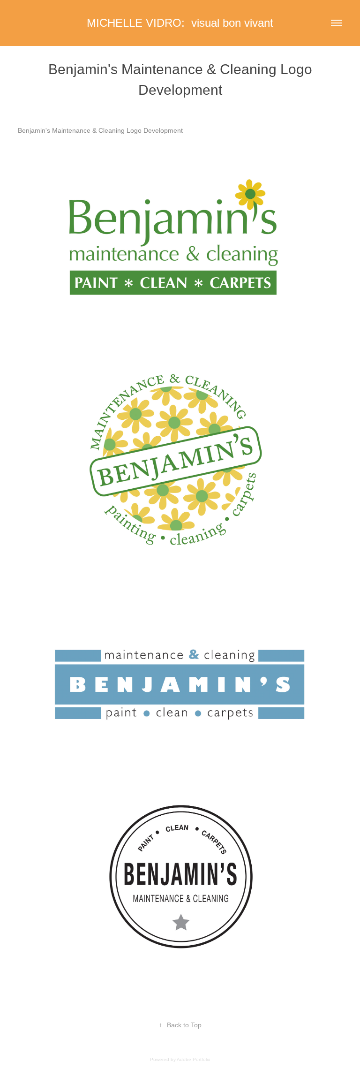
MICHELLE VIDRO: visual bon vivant (180, 22)
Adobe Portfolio (193, 1059)
